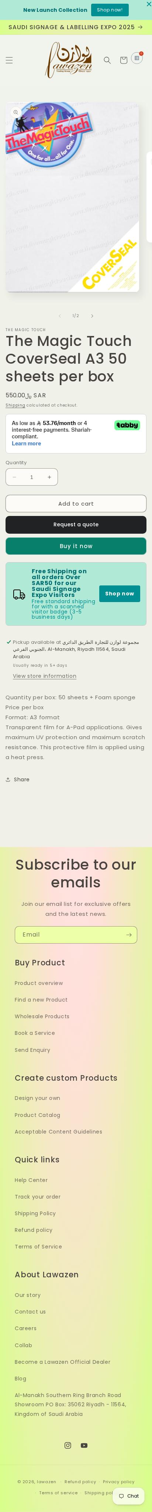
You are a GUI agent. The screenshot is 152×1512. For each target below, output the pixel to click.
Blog (20, 1378)
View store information (44, 676)
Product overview (39, 983)
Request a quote (76, 524)
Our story (28, 1295)
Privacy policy (119, 1482)
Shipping (15, 405)
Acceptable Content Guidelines (58, 1131)
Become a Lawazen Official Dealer (62, 1362)
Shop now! (109, 10)
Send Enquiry (32, 1050)
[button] (9, 60)
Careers (26, 1328)
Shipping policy (102, 1493)
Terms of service (58, 1493)
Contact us (30, 1311)
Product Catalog (38, 1115)
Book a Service (35, 1033)
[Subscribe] (129, 935)
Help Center (31, 1180)
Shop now (119, 593)
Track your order (38, 1196)
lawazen (47, 1482)
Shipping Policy (35, 1213)
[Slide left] (60, 316)
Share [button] (22, 779)
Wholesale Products (42, 1016)
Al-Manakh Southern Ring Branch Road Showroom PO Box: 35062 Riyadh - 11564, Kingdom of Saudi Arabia (71, 1404)
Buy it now (76, 546)
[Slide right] (92, 316)
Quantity (16, 462)
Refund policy (34, 1230)
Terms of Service (38, 1246)
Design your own (38, 1098)
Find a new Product (41, 999)
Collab (23, 1345)
